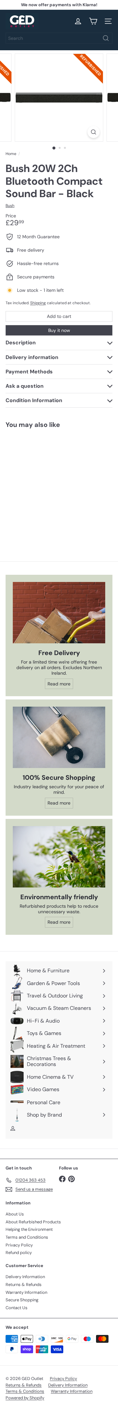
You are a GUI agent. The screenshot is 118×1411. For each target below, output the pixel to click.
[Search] (105, 38)
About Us (15, 1214)
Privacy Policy (19, 1245)
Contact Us (17, 1307)
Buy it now (59, 330)
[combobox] (59, 38)
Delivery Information (25, 1276)
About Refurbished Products (33, 1222)
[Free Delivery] (59, 612)
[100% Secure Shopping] (59, 737)
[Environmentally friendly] (59, 856)
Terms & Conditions (25, 1391)
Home (11, 153)
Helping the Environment (29, 1229)
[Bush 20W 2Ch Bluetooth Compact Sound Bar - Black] (46, 484)
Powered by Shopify (25, 1398)
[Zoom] (94, 132)
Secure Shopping (22, 1300)
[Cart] (93, 21)
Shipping (38, 303)
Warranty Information (26, 1292)
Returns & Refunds (24, 1284)
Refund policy (19, 1252)
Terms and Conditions (27, 1237)
